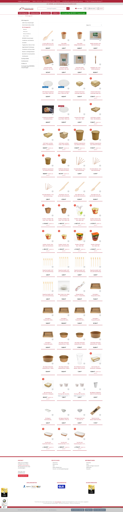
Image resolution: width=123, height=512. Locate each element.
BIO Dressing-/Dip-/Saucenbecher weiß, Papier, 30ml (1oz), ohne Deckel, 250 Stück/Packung (79, 393)
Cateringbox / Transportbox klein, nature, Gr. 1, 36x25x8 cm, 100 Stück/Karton (64, 319)
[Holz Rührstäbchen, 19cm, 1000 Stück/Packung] (80, 160)
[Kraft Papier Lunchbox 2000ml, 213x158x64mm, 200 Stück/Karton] (48, 135)
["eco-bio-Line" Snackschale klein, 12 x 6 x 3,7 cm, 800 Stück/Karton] (64, 434)
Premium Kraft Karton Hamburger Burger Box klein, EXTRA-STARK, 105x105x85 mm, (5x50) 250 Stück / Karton (80, 92)
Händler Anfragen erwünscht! (92, 465)
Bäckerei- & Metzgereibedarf (28, 51)
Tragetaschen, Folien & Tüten (28, 45)
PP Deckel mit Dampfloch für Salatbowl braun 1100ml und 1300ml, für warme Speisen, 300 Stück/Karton (47, 118)
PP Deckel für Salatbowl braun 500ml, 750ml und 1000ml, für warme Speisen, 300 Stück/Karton (64, 118)
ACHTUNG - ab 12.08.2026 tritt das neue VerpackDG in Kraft (62, 3)
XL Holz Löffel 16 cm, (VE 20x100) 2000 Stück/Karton (48, 44)
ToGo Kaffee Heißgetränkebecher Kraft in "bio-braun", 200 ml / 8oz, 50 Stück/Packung (64, 44)
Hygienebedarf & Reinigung (28, 47)
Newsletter (88, 462)
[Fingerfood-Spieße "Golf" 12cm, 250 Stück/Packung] (48, 286)
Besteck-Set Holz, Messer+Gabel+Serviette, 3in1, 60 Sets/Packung (95, 419)
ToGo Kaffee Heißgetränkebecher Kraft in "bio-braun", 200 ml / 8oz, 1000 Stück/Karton (79, 44)
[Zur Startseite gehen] (26, 8)
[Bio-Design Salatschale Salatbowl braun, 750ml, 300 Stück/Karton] (64, 334)
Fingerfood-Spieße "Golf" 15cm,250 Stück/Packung (95, 271)
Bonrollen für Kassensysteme (28, 53)
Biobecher (25, 29)
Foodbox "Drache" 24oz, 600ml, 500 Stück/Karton (48, 245)
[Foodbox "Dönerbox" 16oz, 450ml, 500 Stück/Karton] (95, 236)
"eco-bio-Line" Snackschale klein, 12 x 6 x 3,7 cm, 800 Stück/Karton (64, 443)
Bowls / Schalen (26, 35)
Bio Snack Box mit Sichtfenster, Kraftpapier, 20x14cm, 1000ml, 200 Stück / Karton (95, 367)
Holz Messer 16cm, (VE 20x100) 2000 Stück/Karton (64, 195)
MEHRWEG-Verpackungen (27, 38)
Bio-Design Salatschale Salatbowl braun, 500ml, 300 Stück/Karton (79, 343)
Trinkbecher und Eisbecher (28, 40)
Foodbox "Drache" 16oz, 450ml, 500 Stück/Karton (63, 245)
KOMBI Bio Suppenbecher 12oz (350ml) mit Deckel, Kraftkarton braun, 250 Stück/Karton (48, 169)
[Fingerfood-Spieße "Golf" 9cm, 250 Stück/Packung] (48, 262)
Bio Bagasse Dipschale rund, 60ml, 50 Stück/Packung (79, 419)
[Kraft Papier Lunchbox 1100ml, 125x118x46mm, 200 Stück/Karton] (64, 135)
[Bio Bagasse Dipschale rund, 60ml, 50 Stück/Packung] (80, 410)
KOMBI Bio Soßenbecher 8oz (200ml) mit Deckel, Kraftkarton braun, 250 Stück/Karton (63, 169)
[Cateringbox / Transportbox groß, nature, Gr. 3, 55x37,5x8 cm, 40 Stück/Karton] (95, 310)
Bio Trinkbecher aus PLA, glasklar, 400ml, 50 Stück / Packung (79, 367)
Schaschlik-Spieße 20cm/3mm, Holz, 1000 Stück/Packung (80, 68)
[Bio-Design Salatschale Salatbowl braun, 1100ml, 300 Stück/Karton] (48, 358)
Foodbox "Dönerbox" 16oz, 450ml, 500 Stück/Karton (95, 245)
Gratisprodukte (25, 58)
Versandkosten (58, 501)
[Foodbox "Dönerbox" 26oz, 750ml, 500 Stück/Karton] (80, 236)
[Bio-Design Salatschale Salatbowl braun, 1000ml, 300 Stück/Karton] (64, 358)
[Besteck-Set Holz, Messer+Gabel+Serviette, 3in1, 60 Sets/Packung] (95, 410)
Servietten (24, 42)
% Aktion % (24, 63)
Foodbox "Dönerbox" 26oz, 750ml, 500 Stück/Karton (79, 245)
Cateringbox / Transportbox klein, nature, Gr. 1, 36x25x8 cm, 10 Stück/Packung (79, 319)
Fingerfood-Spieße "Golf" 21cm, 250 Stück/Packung (63, 271)
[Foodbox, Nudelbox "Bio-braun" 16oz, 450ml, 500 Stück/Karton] (64, 210)
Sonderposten (25, 56)
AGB (53, 465)
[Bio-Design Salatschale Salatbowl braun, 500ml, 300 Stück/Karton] (80, 334)
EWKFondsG (88, 467)
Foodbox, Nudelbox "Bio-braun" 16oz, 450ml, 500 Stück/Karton (63, 219)
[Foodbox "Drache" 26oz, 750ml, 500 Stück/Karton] (95, 210)
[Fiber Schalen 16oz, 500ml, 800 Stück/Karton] (64, 286)
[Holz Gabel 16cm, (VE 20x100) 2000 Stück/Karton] (95, 186)
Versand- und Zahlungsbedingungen (60, 469)
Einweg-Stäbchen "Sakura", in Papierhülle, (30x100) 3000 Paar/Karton (79, 295)
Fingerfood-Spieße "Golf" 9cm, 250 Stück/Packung (48, 271)
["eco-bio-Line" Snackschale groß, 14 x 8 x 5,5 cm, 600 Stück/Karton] (80, 434)
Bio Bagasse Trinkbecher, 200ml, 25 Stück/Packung (95, 393)
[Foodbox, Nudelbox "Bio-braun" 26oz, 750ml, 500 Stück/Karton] (48, 210)
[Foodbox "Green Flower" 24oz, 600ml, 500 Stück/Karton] (80, 210)
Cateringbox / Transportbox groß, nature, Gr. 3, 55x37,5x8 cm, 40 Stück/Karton (95, 319)
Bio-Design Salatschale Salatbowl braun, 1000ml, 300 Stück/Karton (63, 367)
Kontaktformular (21, 472)
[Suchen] (68, 8)
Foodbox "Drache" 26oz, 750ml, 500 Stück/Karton (95, 219)
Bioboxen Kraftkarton (27, 33)
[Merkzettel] (85, 8)
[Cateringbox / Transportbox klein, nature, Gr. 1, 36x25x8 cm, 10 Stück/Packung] (80, 310)
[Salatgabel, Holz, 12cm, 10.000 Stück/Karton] (95, 59)
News (87, 464)
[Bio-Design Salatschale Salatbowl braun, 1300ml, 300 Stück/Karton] (95, 334)
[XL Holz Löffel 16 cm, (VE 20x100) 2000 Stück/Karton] (48, 35)
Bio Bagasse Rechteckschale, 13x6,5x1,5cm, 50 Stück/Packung (48, 419)
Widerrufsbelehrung (57, 467)
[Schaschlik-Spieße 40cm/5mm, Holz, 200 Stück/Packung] (48, 59)
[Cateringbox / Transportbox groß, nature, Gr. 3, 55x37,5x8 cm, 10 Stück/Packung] (48, 334)
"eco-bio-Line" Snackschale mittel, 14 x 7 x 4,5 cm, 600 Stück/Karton (48, 443)
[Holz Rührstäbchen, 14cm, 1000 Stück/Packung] (95, 160)
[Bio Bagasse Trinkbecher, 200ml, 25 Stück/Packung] (95, 384)
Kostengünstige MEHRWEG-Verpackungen (28, 66)
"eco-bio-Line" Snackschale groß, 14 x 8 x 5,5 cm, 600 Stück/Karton (79, 443)
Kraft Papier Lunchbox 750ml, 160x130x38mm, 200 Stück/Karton (95, 118)
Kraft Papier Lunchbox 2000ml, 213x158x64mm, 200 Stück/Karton (48, 144)
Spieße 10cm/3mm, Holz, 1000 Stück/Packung (95, 44)
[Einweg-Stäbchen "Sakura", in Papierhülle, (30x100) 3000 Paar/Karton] (80, 286)
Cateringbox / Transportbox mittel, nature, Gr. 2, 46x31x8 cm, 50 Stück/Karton (95, 295)
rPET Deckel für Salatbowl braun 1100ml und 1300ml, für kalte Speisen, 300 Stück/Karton (64, 92)
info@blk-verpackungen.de (23, 465)
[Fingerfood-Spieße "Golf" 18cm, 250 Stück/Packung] (80, 262)
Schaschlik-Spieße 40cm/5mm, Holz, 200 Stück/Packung (48, 68)
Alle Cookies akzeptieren (99, 509)
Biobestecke (25, 31)
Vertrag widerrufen (23, 475)
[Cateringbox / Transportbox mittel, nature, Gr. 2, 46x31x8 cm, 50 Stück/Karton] (95, 286)
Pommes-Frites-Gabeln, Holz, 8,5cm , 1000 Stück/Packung (80, 118)
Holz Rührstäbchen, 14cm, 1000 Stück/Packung (95, 169)
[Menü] (6, 499)
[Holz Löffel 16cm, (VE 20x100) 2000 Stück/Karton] (80, 186)
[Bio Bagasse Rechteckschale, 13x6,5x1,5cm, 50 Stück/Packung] (48, 410)
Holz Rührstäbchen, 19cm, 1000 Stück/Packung (79, 169)
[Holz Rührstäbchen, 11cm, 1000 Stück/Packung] (48, 186)
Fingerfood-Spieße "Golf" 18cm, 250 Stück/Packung (79, 271)
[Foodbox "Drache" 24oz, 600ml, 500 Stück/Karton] (48, 236)
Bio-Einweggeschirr (26, 27)
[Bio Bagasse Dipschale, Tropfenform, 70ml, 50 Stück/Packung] (64, 410)
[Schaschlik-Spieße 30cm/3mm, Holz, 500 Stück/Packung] (64, 59)
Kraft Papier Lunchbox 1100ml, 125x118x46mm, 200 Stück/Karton (63, 144)
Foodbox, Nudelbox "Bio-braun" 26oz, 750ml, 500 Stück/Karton (47, 219)
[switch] (4, 507)
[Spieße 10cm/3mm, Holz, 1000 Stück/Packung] (95, 35)
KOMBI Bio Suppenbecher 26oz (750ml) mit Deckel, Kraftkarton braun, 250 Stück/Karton (95, 144)
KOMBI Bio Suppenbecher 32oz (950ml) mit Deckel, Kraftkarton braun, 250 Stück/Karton (79, 144)
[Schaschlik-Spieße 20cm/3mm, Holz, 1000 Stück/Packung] (80, 59)
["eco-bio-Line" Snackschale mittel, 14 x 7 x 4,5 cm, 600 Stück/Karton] (48, 434)
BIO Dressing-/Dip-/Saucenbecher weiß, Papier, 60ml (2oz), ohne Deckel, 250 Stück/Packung (63, 393)
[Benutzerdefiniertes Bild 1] (31, 486)
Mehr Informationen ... (53, 509)
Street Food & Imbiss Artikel (28, 25)
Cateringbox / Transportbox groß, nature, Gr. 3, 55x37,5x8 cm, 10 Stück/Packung (48, 343)
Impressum (55, 462)
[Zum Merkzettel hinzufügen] (52, 40)
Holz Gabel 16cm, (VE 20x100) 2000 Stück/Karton (95, 195)
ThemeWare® (77, 503)
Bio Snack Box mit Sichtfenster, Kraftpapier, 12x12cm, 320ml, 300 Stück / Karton (48, 393)
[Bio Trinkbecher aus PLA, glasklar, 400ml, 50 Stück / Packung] (80, 358)
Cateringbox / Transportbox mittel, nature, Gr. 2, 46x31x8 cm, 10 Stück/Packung (48, 319)
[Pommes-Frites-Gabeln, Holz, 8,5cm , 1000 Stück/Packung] (80, 109)
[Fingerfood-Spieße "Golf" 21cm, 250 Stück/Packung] (64, 262)
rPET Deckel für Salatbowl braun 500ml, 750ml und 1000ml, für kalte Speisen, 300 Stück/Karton (48, 92)
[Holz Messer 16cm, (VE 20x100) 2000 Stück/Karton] (64, 186)
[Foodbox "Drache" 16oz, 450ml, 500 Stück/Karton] (64, 236)
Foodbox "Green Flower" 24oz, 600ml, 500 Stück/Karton (79, 219)
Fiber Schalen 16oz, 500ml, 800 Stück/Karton (64, 295)
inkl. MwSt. (78, 8)
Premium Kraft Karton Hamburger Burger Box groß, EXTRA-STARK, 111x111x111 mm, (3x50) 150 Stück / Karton (95, 92)
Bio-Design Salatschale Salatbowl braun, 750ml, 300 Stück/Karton (64, 343)
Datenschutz (55, 464)
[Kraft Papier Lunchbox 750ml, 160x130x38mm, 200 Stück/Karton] (95, 109)
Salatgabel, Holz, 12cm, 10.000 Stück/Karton (95, 68)
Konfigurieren (89, 509)
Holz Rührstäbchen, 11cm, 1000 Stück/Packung (48, 195)
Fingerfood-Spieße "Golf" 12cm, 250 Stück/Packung (47, 295)
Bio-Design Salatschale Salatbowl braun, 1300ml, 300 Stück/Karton (95, 343)
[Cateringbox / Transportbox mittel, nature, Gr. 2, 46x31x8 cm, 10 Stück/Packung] (48, 310)
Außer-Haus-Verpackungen (28, 22)
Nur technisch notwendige (78, 509)
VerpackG (88, 469)
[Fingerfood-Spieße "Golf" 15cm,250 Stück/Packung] (95, 262)
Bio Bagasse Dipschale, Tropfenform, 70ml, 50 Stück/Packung (64, 419)
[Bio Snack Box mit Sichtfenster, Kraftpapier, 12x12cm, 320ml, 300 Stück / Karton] (48, 384)
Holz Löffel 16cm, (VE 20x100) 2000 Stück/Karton (80, 195)
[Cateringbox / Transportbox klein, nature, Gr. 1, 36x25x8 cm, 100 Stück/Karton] (64, 310)
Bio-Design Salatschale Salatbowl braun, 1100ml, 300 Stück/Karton (47, 367)
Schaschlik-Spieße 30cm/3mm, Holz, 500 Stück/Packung (63, 68)
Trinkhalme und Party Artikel (28, 49)
